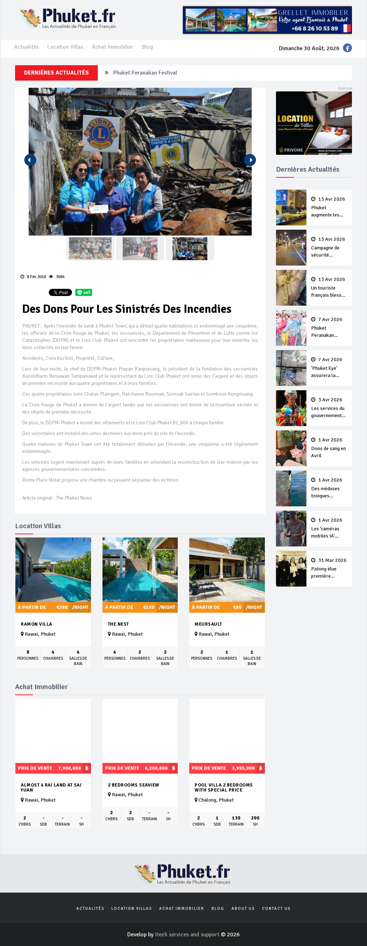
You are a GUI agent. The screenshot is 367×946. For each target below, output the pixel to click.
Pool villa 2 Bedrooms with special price (224, 788)
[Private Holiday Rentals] (314, 122)
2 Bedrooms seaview (133, 785)
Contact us (276, 908)
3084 (60, 277)
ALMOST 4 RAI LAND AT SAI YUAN (51, 788)
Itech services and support (188, 934)
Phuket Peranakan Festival (145, 72)
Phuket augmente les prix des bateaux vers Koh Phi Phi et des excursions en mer (329, 207)
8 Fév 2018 (36, 277)
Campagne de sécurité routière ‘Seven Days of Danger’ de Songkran (328, 247)
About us (243, 908)
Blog (147, 47)
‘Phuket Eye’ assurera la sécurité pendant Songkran (329, 368)
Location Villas (65, 47)
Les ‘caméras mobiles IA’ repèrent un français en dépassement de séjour (328, 528)
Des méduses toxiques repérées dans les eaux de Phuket (326, 488)
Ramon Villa (36, 624)
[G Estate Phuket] (267, 19)
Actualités (26, 47)
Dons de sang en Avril (328, 448)
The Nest (118, 624)
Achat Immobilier (112, 47)
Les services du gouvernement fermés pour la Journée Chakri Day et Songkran (329, 408)
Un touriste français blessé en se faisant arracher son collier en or (328, 288)
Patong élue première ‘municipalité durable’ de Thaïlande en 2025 (329, 569)
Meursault (208, 624)
